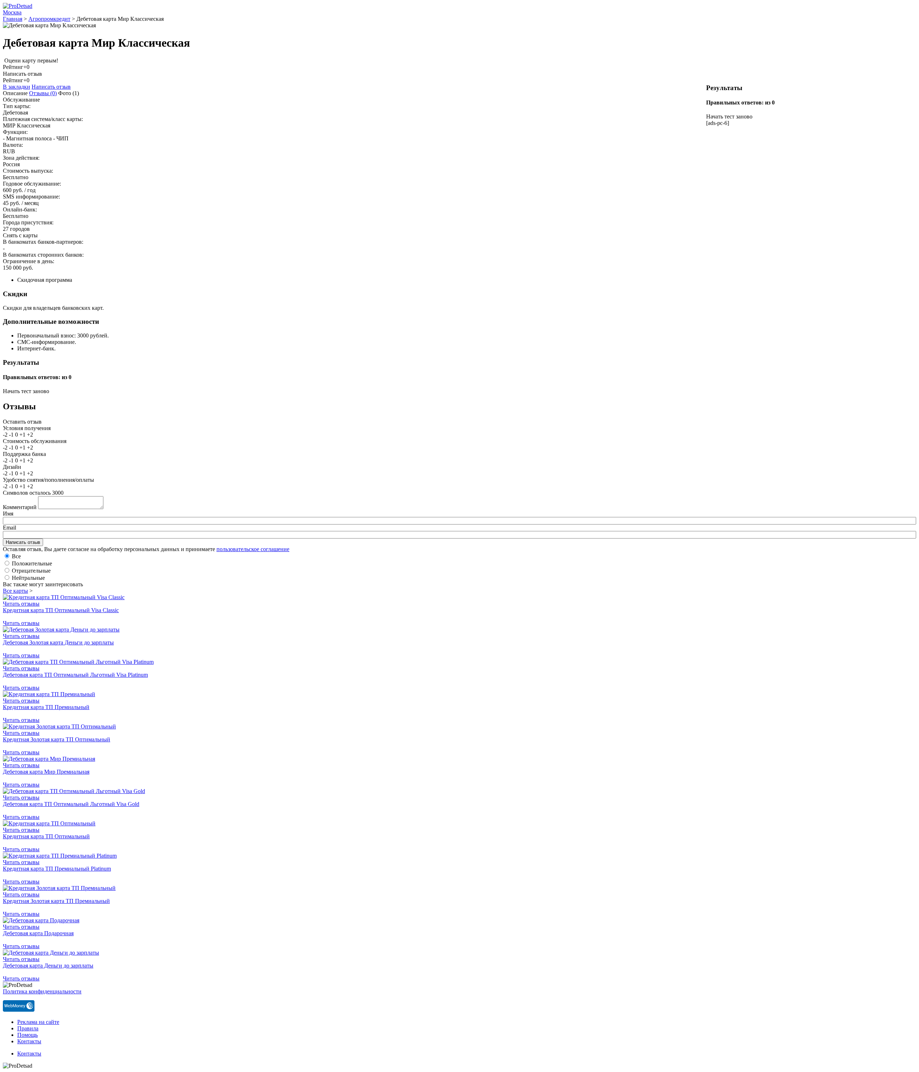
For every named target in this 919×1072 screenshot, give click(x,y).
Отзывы (43, 93)
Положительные (32, 563)
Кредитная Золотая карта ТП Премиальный (56, 901)
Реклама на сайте (38, 1022)
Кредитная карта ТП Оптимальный (46, 836)
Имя (8, 514)
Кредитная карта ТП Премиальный (46, 707)
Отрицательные (31, 571)
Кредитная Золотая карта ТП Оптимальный (56, 739)
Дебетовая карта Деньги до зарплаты (48, 966)
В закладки (16, 87)
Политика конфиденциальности (42, 991)
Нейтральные (28, 578)
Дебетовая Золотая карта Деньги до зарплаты (58, 642)
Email (9, 528)
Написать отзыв (51, 87)
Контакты (29, 1041)
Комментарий (20, 507)
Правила (27, 1028)
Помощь (27, 1035)
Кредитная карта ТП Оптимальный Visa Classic (61, 610)
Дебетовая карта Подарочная (38, 933)
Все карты (15, 591)
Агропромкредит (49, 19)
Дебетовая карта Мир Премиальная (46, 772)
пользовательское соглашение (252, 549)
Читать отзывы (21, 604)
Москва (12, 12)
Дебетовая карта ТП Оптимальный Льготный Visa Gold (71, 804)
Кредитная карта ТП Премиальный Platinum (57, 869)
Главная (12, 19)
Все (16, 556)
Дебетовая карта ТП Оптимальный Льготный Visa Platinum (75, 675)
